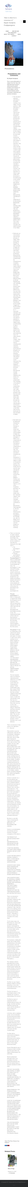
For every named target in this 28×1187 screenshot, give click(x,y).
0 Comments (12, 1173)
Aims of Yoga (11, 1168)
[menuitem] (9, 31)
